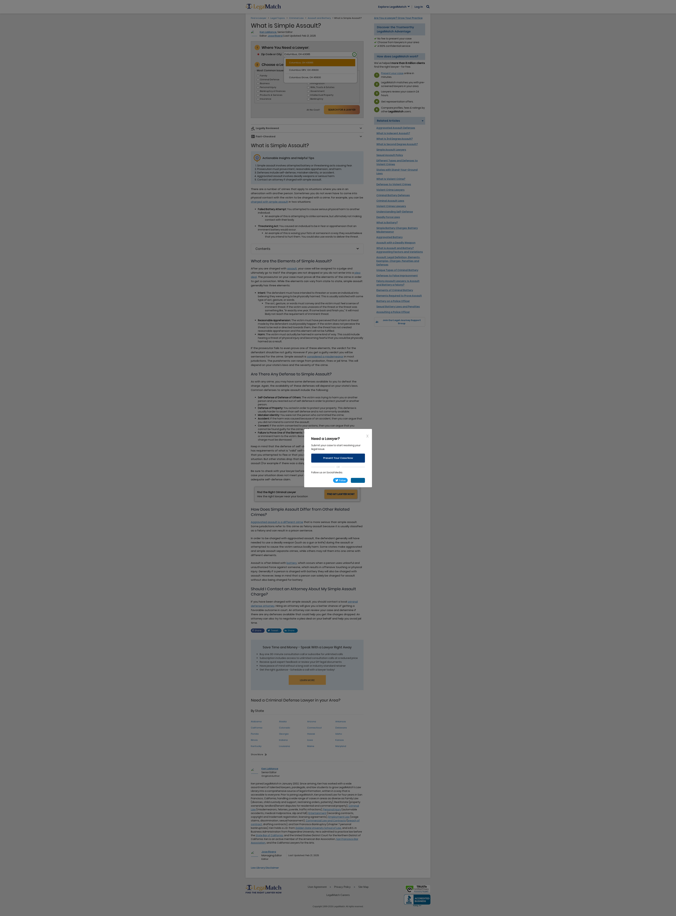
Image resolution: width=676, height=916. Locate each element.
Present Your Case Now (338, 458)
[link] (320, 480)
